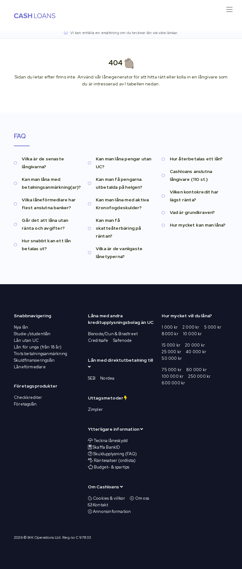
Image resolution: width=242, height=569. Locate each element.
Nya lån (21, 327)
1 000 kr (170, 327)
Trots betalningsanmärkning (40, 353)
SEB (92, 378)
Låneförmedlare (30, 367)
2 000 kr (190, 327)
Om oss (141, 498)
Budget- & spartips (112, 467)
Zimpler (95, 409)
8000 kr (170, 333)
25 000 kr (171, 351)
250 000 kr (199, 376)
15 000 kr (171, 345)
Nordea (107, 378)
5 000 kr (213, 327)
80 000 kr (196, 369)
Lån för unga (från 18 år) (37, 347)
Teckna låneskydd (111, 440)
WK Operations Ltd (43, 537)
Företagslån (25, 404)
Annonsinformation (111, 511)
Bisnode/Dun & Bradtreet (113, 333)
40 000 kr (196, 351)
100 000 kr (172, 376)
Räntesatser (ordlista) (114, 460)
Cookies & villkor (108, 498)
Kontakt (100, 505)
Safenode (122, 340)
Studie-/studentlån (32, 333)
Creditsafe (98, 340)
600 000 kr (173, 383)
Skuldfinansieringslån (34, 360)
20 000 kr (195, 345)
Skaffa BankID (106, 447)
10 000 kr (192, 333)
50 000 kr (172, 358)
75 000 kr (172, 369)
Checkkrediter (28, 397)
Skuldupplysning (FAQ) (115, 454)
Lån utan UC (26, 340)
